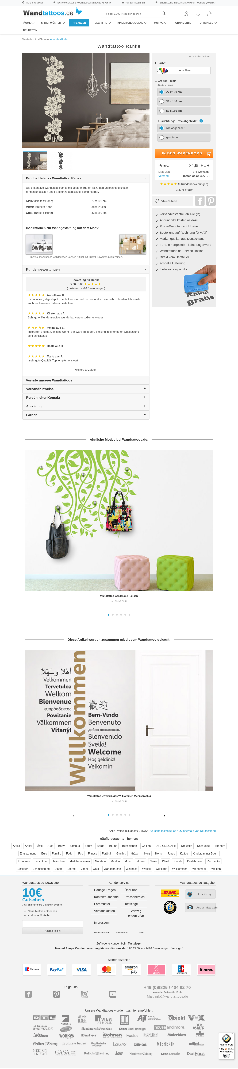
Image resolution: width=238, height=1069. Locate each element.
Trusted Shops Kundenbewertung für (90, 948)
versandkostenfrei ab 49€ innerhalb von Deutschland (183, 830)
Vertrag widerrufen (136, 913)
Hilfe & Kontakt (34, 3)
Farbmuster (102, 904)
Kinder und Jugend (130, 22)
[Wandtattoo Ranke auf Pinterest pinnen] (210, 201)
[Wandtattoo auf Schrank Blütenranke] (133, 244)
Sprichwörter (51, 22)
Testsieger (135, 943)
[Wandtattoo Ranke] (85, 100)
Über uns (131, 890)
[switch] (226, 1056)
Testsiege (131, 904)
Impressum (102, 922)
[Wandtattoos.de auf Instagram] (84, 994)
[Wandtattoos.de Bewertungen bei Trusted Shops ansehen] (169, 912)
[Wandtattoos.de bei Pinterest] (56, 994)
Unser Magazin (206, 907)
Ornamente (183, 22)
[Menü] (232, 1034)
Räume (26, 22)
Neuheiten (30, 30)
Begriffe (101, 22)
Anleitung (204, 894)
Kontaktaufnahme (105, 897)
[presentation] (73, 816)
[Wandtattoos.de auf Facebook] (28, 994)
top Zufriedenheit (135, 3)
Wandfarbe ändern (199, 56)
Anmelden (53, 930)
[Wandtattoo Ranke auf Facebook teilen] (199, 201)
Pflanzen (79, 22)
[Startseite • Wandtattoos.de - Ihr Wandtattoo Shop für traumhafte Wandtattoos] (52, 12)
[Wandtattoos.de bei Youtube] (112, 994)
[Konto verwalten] (186, 14)
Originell (206, 22)
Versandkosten (104, 911)
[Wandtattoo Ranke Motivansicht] (60, 160)
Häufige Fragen (105, 890)
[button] (108, 615)
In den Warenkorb (182, 153)
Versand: (163, 175)
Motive (158, 22)
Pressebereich (135, 897)
